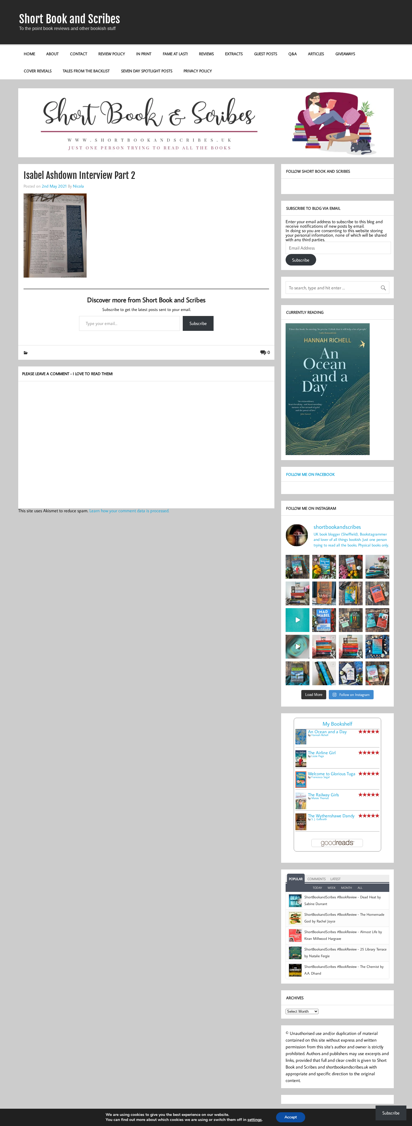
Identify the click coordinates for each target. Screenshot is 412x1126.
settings (254, 1119)
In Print (143, 53)
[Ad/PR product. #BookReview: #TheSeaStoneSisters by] (377, 647)
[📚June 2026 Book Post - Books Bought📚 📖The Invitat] (324, 647)
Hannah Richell (319, 735)
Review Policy (111, 53)
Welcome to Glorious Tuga (331, 773)
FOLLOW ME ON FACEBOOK (310, 474)
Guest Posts (265, 53)
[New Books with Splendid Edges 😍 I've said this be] (377, 620)
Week (331, 888)
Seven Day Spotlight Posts (146, 70)
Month (346, 888)
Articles (316, 53)
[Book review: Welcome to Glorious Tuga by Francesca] (324, 567)
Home (29, 53)
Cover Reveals (38, 70)
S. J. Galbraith (319, 819)
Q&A (292, 53)
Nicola (78, 186)
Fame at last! (175, 53)
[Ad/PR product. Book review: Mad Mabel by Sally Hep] (324, 620)
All (360, 888)
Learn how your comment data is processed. (129, 510)
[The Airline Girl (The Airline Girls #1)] (300, 765)
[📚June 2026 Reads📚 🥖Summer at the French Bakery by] (351, 647)
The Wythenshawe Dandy (331, 815)
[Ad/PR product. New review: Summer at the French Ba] (377, 673)
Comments (316, 879)
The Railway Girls (323, 794)
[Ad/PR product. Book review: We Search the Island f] (377, 593)
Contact (78, 53)
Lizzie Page (317, 756)
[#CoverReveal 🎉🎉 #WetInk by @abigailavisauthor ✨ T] (297, 620)
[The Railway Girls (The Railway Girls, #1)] (300, 807)
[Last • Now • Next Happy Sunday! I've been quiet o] (324, 673)
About (52, 53)
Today (317, 888)
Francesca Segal (320, 777)
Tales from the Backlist (86, 70)
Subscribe (198, 323)
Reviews (206, 53)
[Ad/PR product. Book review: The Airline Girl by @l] (297, 567)
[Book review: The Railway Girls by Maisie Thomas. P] (351, 567)
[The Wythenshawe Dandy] (300, 828)
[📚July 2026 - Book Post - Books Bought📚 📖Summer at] (377, 567)
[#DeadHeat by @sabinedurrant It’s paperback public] (351, 593)
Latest (335, 879)
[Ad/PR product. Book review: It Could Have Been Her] (351, 620)
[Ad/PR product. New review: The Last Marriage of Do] (351, 673)
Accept (290, 1117)
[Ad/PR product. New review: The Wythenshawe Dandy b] (324, 593)
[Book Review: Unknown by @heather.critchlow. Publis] (297, 673)
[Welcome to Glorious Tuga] (300, 786)
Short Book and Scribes (69, 19)
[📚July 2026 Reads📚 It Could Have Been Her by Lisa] (297, 593)
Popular (296, 879)
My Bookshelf (337, 723)
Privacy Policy (198, 70)
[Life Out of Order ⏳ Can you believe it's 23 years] (297, 647)
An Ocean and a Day (327, 731)
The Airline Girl (321, 752)
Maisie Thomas (320, 798)
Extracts (234, 53)
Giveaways (345, 53)
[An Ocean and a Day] (300, 743)
